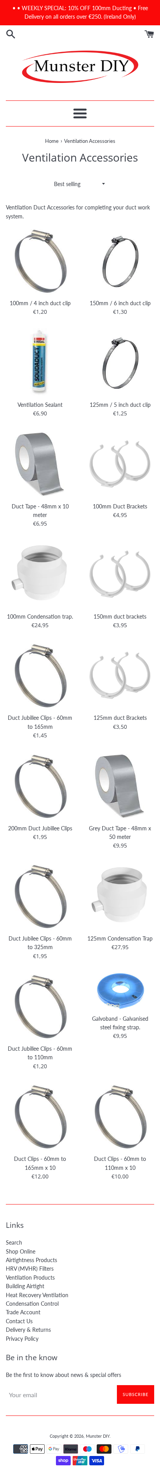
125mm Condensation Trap (120, 938)
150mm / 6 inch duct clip (120, 303)
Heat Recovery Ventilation (37, 1295)
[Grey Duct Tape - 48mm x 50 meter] (120, 786)
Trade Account (23, 1312)
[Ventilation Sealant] (40, 362)
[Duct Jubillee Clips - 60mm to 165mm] (40, 675)
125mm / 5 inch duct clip (120, 404)
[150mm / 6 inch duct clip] (120, 261)
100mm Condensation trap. (40, 616)
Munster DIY (98, 1435)
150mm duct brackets (120, 616)
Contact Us (19, 1321)
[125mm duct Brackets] (120, 675)
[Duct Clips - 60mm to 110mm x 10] (120, 1116)
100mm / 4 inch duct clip (40, 303)
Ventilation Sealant (40, 404)
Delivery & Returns (28, 1329)
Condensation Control (32, 1303)
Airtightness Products (31, 1260)
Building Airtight (25, 1286)
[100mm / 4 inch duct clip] (40, 261)
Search (14, 1242)
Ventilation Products (30, 1277)
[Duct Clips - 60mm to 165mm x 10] (40, 1116)
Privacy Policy (22, 1338)
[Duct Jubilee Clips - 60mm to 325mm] (40, 896)
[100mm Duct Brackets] (120, 464)
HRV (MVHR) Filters (30, 1268)
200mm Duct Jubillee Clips (40, 828)
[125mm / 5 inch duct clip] (120, 362)
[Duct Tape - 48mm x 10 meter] (40, 464)
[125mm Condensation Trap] (120, 896)
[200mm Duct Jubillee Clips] (40, 786)
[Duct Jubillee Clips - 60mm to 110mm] (40, 1006)
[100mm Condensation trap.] (40, 574)
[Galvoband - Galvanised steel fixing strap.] (120, 991)
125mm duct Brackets (120, 717)
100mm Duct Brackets (120, 506)
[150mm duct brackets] (120, 574)
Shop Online (20, 1251)
